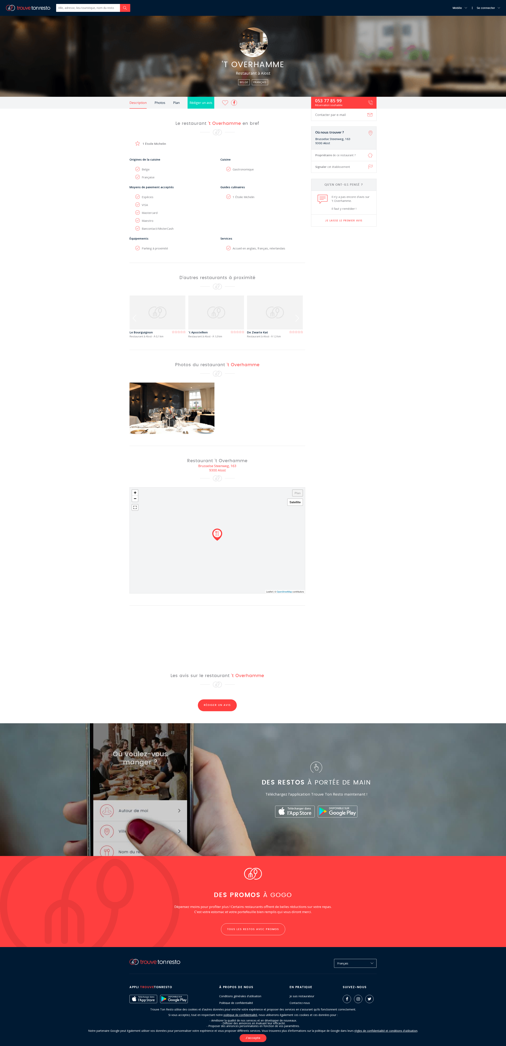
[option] (158, 316)
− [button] (135, 498)
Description (138, 102)
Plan (176, 102)
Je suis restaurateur (302, 996)
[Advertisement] (344, 291)
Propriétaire (335, 155)
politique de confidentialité (240, 1015)
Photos (160, 102)
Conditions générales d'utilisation (240, 996)
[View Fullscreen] (135, 507)
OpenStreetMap (284, 591)
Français (342, 963)
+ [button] (135, 492)
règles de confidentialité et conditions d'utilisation (385, 1031)
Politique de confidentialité (236, 1003)
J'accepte (253, 1038)
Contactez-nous (300, 1003)
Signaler (332, 167)
